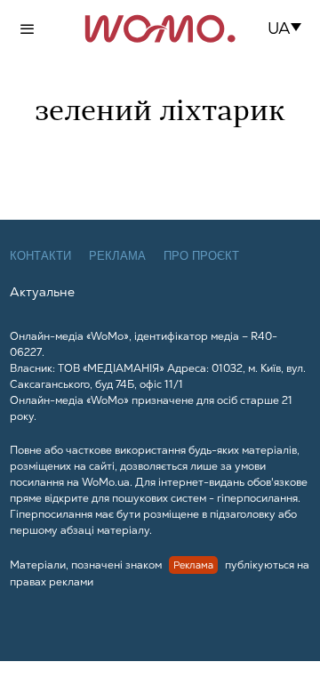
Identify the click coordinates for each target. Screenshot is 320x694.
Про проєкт (201, 255)
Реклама (117, 255)
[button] (290, 28)
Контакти (40, 255)
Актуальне (42, 292)
